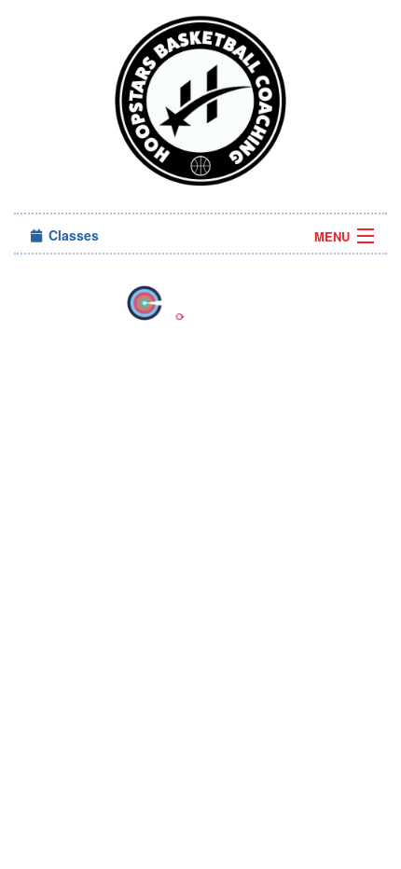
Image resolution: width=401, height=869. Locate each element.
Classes (72, 235)
